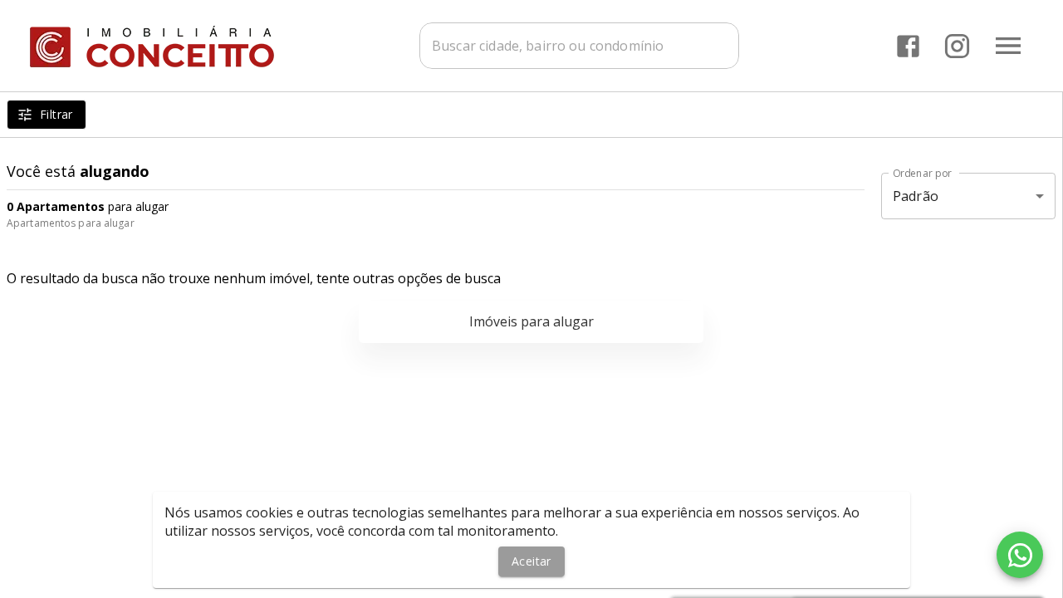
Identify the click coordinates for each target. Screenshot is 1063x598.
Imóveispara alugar (531, 321)
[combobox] (579, 45)
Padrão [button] (915, 196)
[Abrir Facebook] (908, 46)
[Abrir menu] (1008, 45)
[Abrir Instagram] (957, 46)
